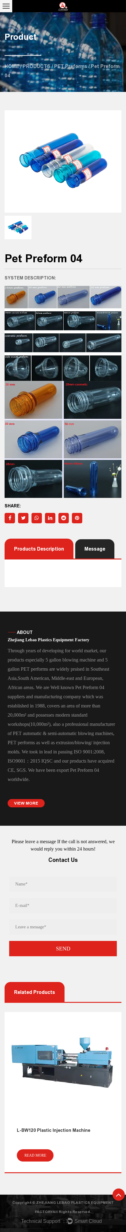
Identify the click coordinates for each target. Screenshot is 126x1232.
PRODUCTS (36, 66)
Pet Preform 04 (84, 770)
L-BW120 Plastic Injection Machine (53, 1130)
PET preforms (70, 66)
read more (35, 1155)
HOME (12, 66)
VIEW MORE (26, 803)
